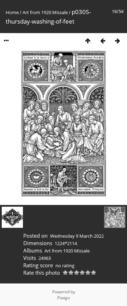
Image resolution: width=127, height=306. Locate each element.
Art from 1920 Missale (45, 12)
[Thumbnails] (87, 41)
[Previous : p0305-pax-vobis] (102, 41)
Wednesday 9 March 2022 (77, 236)
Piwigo (63, 298)
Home (12, 12)
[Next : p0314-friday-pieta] (117, 41)
